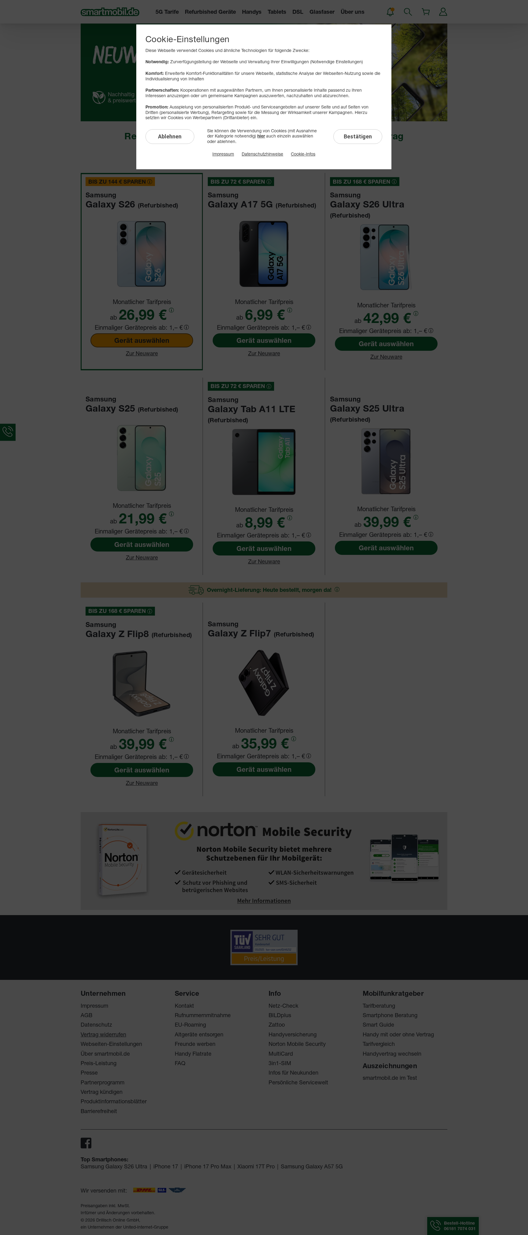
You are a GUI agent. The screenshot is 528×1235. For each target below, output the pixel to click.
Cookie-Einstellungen (187, 39)
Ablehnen (170, 136)
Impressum (223, 153)
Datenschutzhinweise (262, 153)
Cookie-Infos (303, 153)
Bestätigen (358, 136)
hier (261, 136)
